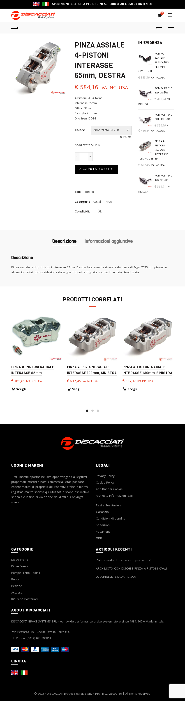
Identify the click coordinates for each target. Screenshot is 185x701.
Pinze (109, 202)
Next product (170, 27)
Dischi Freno (19, 560)
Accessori (17, 592)
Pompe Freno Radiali (25, 573)
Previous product (159, 27)
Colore (80, 130)
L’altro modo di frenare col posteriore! (123, 560)
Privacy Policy (105, 476)
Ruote (15, 579)
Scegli (21, 389)
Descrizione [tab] (64, 241)
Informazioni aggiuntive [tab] (108, 241)
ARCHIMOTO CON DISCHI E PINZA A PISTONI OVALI (131, 569)
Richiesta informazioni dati (114, 496)
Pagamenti (103, 531)
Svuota (127, 137)
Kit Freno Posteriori (24, 599)
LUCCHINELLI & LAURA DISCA (116, 577)
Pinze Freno (19, 566)
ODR (99, 538)
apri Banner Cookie (109, 489)
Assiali (97, 202)
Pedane (16, 586)
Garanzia (102, 512)
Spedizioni (103, 525)
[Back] (14, 27)
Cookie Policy (105, 482)
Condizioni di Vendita (110, 518)
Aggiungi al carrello (96, 169)
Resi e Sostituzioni (108, 505)
